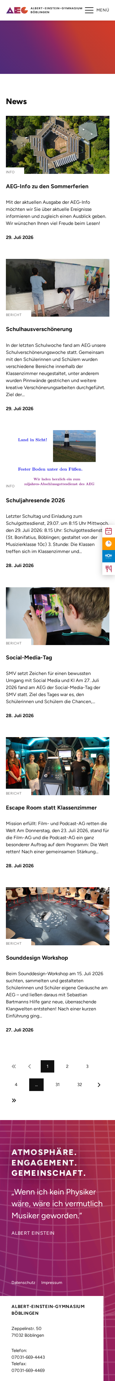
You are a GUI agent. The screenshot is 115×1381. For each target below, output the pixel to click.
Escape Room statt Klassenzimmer (51, 807)
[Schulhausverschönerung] (57, 288)
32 (79, 1084)
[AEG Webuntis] (108, 543)
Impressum (51, 1282)
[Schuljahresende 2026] (57, 459)
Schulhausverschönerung (39, 329)
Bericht (14, 315)
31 (57, 1084)
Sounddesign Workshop (37, 957)
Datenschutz (23, 1282)
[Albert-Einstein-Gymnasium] (44, 10)
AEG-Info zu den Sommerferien (47, 186)
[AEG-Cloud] (108, 556)
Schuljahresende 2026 (35, 500)
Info (10, 172)
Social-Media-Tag (29, 657)
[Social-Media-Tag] (57, 616)
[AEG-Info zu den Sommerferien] (57, 145)
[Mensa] (108, 568)
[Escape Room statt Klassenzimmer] (57, 766)
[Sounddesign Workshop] (57, 916)
